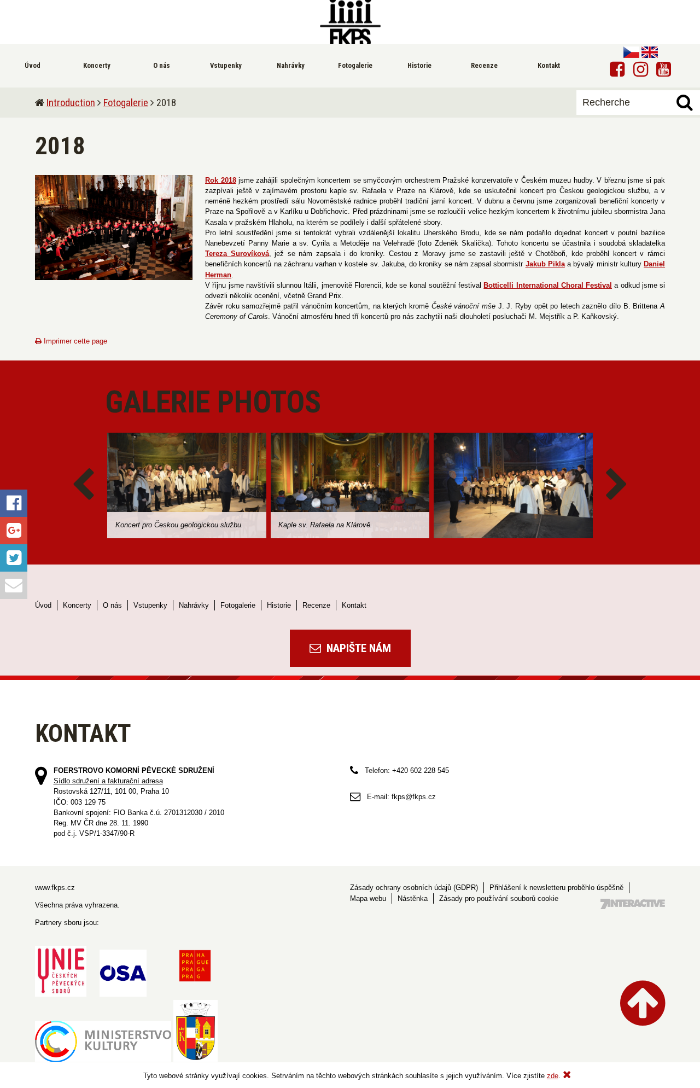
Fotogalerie (125, 102)
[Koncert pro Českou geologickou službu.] (186, 485)
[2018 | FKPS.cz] (350, 22)
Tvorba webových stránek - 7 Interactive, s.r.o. (632, 904)
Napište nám (357, 648)
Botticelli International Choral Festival (547, 285)
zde (552, 1076)
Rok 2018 (220, 180)
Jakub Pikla (545, 264)
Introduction (70, 102)
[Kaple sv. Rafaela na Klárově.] (350, 485)
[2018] (113, 227)
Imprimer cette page (74, 341)
